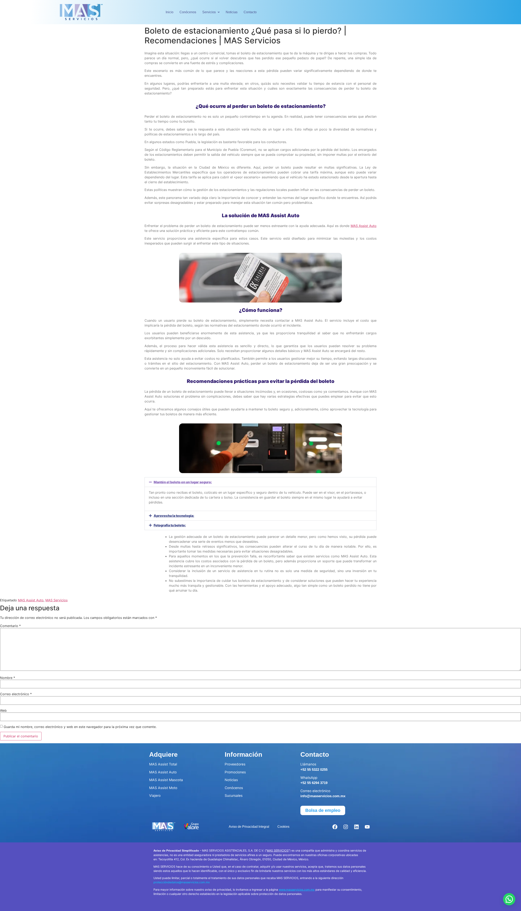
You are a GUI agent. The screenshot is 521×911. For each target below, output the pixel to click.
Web (3, 710)
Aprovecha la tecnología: (174, 516)
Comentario (10, 625)
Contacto (250, 12)
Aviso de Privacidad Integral (249, 826)
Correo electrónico (16, 694)
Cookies (283, 826)
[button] (211, 12)
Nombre (7, 677)
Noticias (232, 12)
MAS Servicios (56, 600)
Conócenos (188, 12)
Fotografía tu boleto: (170, 525)
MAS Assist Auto (364, 226)
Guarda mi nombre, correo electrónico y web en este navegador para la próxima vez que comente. (80, 726)
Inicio (169, 12)
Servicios (209, 12)
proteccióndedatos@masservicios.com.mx (181, 882)
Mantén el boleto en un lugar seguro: (183, 482)
